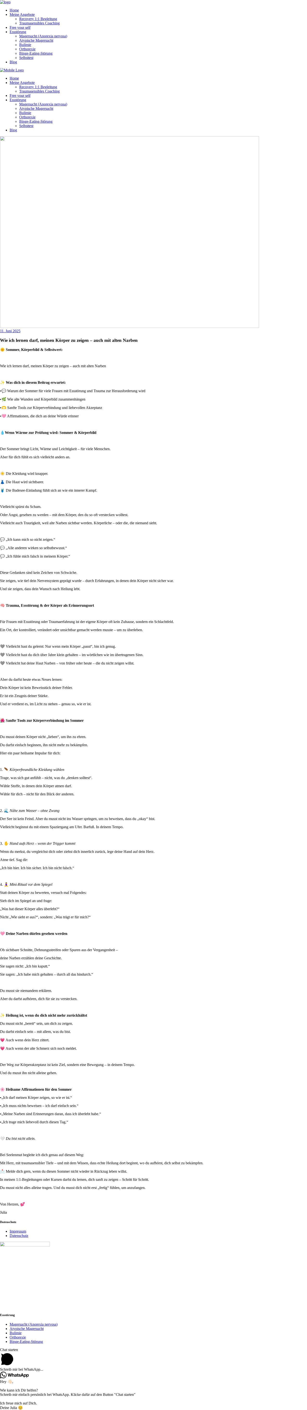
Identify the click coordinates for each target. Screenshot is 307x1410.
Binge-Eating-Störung (26, 1342)
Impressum (18, 1231)
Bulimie (16, 1333)
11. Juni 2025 (10, 331)
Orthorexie (18, 1337)
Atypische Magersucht (27, 1329)
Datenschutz (19, 1236)
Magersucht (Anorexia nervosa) (34, 1324)
